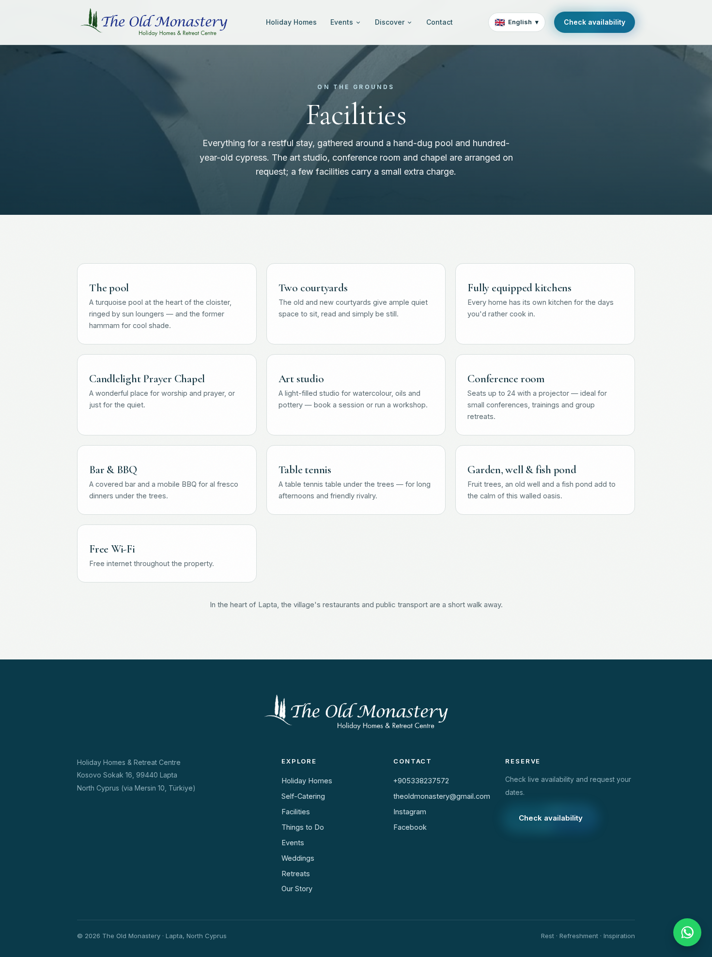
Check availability (594, 22)
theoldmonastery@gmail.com (439, 796)
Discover (389, 22)
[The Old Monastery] (154, 22)
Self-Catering (303, 796)
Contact (439, 22)
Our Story (296, 888)
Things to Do (302, 827)
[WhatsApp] (687, 932)
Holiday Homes (291, 22)
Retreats (295, 873)
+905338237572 (421, 781)
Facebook (410, 827)
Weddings (297, 858)
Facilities (295, 811)
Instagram (409, 811)
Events (341, 22)
